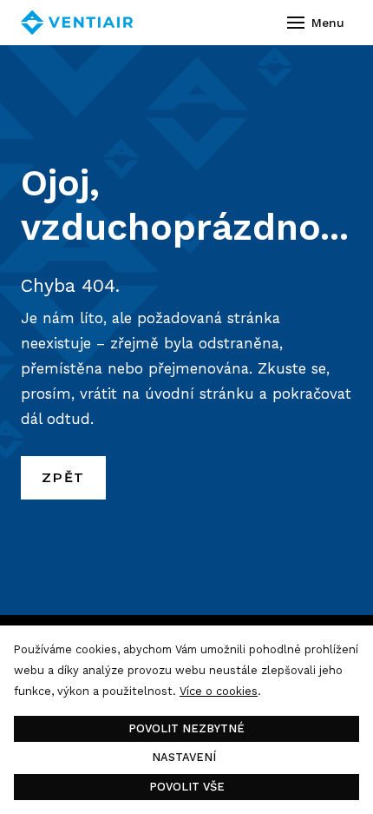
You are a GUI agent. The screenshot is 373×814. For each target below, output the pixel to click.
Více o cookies (219, 691)
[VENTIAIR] (77, 22)
